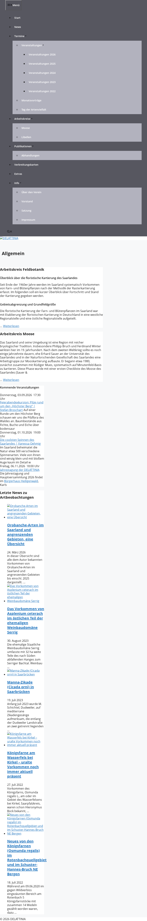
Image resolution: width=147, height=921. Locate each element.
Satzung (26, 210)
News (17, 27)
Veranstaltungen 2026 (42, 54)
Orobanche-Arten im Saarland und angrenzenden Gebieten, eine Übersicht (25, 534)
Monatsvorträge (31, 100)
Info (16, 183)
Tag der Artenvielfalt (34, 109)
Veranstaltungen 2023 (42, 82)
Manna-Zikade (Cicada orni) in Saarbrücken (20, 687)
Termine (19, 36)
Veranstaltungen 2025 (42, 63)
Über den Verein (31, 192)
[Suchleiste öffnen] (9, 231)
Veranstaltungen (32, 45)
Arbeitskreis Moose (17, 333)
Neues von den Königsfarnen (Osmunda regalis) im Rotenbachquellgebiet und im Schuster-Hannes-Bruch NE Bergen (27, 857)
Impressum (28, 219)
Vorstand (27, 201)
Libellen (26, 137)
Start (17, 17)
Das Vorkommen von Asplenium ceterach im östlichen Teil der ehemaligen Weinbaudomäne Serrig (25, 620)
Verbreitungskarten (26, 164)
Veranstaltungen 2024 (42, 73)
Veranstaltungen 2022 (42, 91)
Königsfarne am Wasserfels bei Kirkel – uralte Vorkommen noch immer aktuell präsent (23, 764)
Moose (26, 128)
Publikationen (23, 146)
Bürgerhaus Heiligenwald (21, 481)
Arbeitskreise (22, 118)
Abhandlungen (30, 155)
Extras (18, 174)
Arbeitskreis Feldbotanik (22, 269)
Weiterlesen (11, 326)
